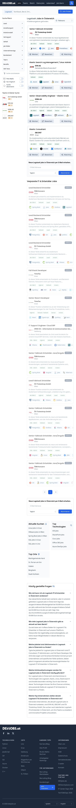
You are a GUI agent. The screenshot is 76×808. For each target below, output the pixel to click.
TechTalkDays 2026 (65, 793)
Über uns (61, 744)
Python (5, 744)
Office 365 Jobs (58, 543)
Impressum (62, 748)
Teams (25, 3)
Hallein (31, 566)
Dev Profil (43, 748)
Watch (32, 3)
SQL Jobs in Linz (34, 544)
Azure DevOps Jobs (59, 546)
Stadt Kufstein (33, 574)
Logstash (31, 18)
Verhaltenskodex (64, 760)
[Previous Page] (45, 492)
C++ (3, 771)
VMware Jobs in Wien (36, 532)
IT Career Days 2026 (65, 789)
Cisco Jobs (56, 539)
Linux (4, 748)
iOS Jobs (55, 531)
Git (3, 760)
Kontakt (61, 767)
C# (3, 756)
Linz (22, 744)
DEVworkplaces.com (66, 785)
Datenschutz (63, 756)
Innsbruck (25, 756)
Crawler (61, 764)
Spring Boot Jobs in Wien (37, 536)
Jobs (19, 3)
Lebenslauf (50, 3)
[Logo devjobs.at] (8, 3)
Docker (5, 767)
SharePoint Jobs (58, 535)
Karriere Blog (44, 744)
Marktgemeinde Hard (36, 558)
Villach (23, 770)
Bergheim (32, 570)
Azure (4, 764)
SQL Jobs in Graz (34, 540)
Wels (23, 766)
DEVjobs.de (62, 781)
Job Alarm (60, 3)
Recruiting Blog (45, 778)
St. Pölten (24, 774)
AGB (59, 752)
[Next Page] (56, 492)
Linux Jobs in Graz (35, 528)
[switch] (21, 78)
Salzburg (24, 752)
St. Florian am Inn (35, 562)
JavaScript (6, 752)
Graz (23, 748)
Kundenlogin (44, 782)
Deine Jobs (40, 3)
